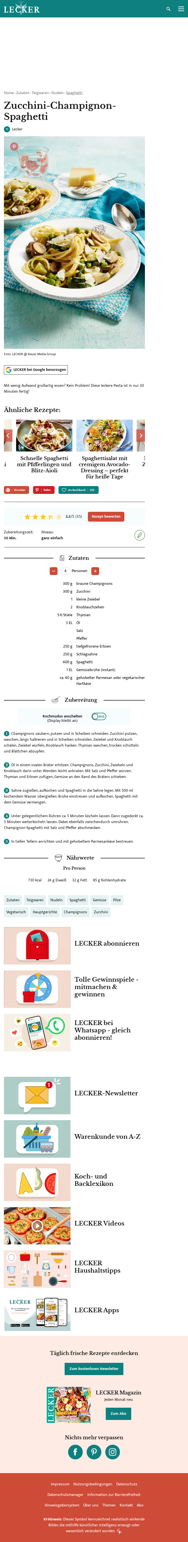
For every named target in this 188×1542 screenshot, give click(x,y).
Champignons (75, 912)
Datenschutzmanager (65, 1495)
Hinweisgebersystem (62, 1505)
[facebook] (75, 1452)
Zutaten (22, 93)
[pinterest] (94, 1452)
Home (9, 93)
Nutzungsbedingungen (92, 1484)
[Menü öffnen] (181, 9)
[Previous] (8, 435)
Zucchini (101, 912)
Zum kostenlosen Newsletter (94, 1369)
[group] (74, 451)
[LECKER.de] (22, 9)
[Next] (140, 435)
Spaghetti (74, 93)
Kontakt (126, 1505)
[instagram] (112, 1452)
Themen (109, 1505)
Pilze (117, 900)
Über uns (90, 1505)
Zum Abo (118, 1413)
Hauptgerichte (45, 912)
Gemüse (99, 900)
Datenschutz (126, 1484)
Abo (140, 1505)
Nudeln (57, 93)
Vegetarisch (16, 912)
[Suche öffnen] (168, 9)
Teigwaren (40, 93)
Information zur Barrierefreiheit (114, 1495)
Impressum (60, 1484)
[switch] (99, 716)
